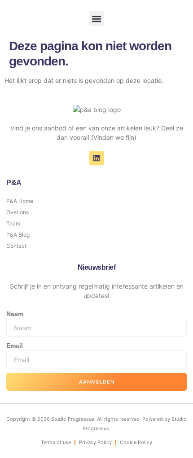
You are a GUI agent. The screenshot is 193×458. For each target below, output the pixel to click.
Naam (14, 313)
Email (14, 345)
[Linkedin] (96, 158)
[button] (96, 18)
